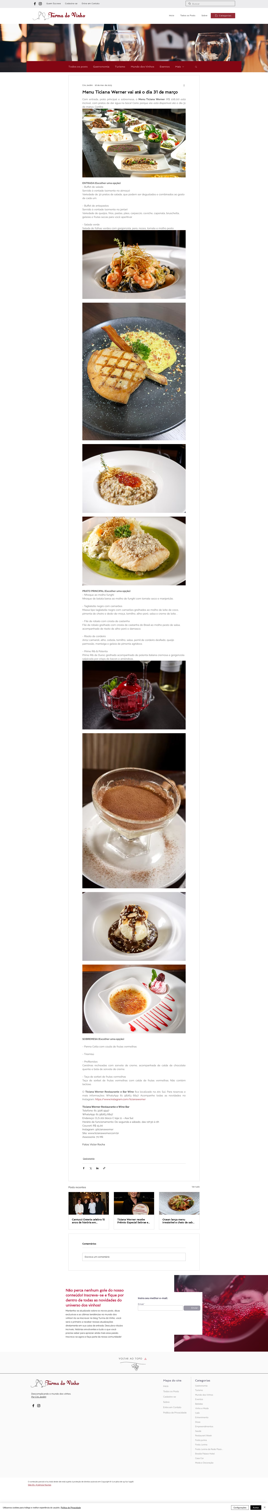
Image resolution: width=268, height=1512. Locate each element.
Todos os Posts (171, 1391)
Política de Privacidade (173, 1412)
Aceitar (256, 1507)
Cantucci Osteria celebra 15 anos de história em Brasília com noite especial (88, 1221)
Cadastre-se (169, 1396)
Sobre (166, 1402)
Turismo (120, 66)
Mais (178, 66)
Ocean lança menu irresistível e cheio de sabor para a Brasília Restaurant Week (179, 1221)
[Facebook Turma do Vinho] (35, 4)
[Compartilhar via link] (104, 1168)
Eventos (165, 66)
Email (141, 1304)
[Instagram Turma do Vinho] (40, 4)
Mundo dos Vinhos (142, 66)
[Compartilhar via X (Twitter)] (90, 1168)
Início (165, 1386)
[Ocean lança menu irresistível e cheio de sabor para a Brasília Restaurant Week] (179, 1203)
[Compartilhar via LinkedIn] (97, 1168)
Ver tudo (196, 1187)
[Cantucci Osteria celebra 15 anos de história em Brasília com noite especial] (89, 1203)
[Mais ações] (184, 85)
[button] (223, 15)
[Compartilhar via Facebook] (83, 1168)
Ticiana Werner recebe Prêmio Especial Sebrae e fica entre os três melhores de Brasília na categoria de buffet (133, 1221)
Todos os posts (78, 66)
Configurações (240, 1507)
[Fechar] (264, 1507)
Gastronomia (101, 66)
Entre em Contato (172, 1407)
